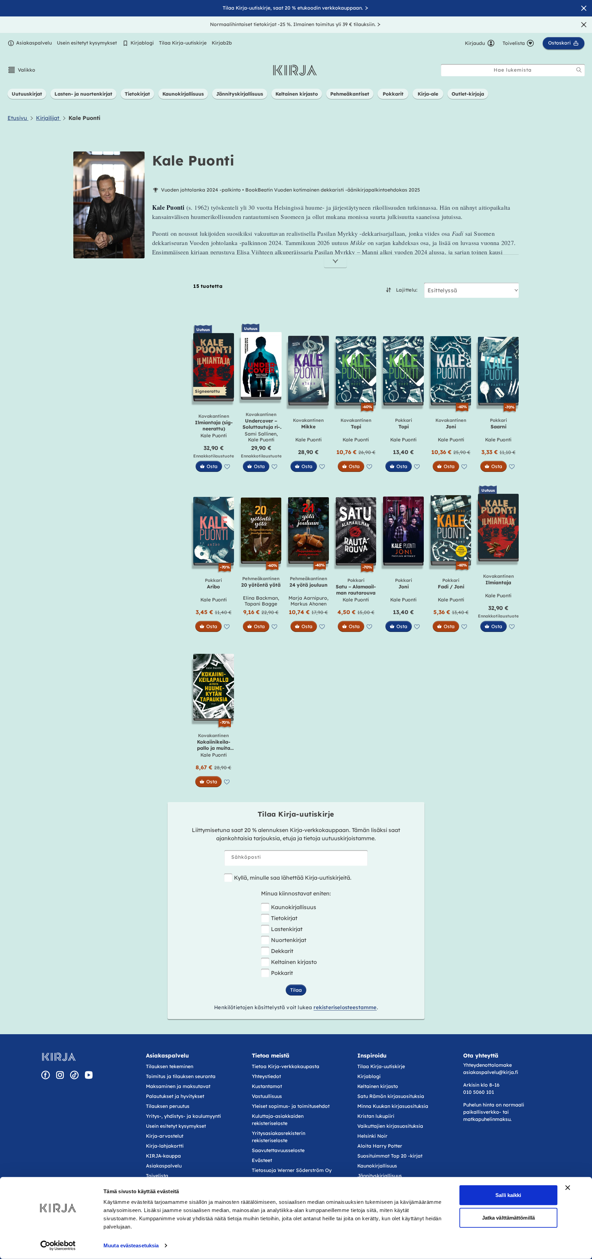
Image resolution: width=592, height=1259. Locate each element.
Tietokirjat (284, 918)
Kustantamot (267, 1086)
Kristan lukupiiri (375, 1116)
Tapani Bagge (261, 604)
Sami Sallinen (260, 434)
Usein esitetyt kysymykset (87, 43)
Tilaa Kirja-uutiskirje (183, 43)
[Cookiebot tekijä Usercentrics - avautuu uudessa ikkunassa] (58, 1245)
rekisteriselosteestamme (345, 1007)
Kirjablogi (142, 43)
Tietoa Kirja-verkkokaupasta (285, 1066)
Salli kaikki (508, 1195)
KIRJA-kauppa (163, 1156)
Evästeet (262, 1160)
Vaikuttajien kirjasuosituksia (390, 1126)
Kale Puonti (213, 435)
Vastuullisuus (267, 1096)
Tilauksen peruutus (167, 1106)
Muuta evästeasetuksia (131, 1245)
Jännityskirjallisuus (379, 1176)
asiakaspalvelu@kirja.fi (490, 1072)
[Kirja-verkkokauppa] (58, 1056)
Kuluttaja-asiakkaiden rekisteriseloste (278, 1119)
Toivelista (157, 1176)
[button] (21, 70)
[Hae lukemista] (579, 70)
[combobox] (513, 70)
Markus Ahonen (308, 604)
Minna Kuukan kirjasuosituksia (392, 1106)
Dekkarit (282, 951)
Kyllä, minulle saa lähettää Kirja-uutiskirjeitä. (293, 877)
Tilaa (296, 990)
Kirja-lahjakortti (165, 1146)
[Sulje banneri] (567, 1187)
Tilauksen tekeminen (169, 1066)
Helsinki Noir (372, 1136)
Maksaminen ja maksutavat (178, 1086)
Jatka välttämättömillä (508, 1217)
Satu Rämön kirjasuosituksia (390, 1096)
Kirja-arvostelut (164, 1136)
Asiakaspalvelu (34, 43)
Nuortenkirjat (288, 940)
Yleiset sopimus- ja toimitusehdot (291, 1106)
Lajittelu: (406, 290)
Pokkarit (282, 972)
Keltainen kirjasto (294, 961)
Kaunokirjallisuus (293, 907)
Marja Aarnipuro (307, 598)
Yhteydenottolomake (487, 1065)
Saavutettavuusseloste (278, 1150)
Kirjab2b (222, 43)
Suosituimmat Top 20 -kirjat (389, 1156)
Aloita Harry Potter (379, 1146)
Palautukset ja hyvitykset (175, 1096)
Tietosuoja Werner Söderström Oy (292, 1170)
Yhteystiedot (266, 1076)
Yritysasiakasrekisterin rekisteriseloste (278, 1137)
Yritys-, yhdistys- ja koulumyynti (183, 1116)
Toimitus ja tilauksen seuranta (180, 1076)
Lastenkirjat (287, 929)
